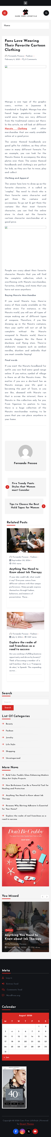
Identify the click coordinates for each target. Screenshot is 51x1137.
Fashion (29, 56)
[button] (43, 897)
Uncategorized (13, 758)
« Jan (6, 1057)
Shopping (10, 751)
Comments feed (14, 990)
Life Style (10, 744)
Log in (9, 978)
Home (7, 26)
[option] (25, 927)
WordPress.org (13, 995)
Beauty (9, 724)
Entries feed (12, 984)
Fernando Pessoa (16, 56)
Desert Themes (27, 1124)
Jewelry (9, 738)
